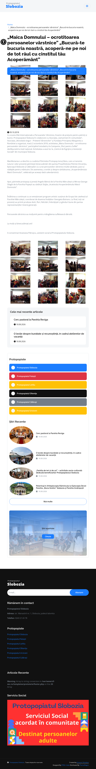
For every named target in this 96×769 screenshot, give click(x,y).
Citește (48, 536)
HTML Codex (65, 765)
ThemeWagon (84, 765)
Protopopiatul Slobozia (17, 634)
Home (10, 24)
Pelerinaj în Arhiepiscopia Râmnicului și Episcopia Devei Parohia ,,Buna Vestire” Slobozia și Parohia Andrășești (61, 487)
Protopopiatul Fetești (16, 639)
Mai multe (48, 501)
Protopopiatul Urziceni (17, 653)
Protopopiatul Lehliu (16, 643)
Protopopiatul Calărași (17, 657)
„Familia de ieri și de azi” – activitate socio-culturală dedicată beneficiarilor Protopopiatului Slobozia (59, 471)
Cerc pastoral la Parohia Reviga (31, 319)
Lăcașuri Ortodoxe (83, 762)
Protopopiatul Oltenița (17, 648)
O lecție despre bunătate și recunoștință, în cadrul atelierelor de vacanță (58, 454)
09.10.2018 (14, 132)
